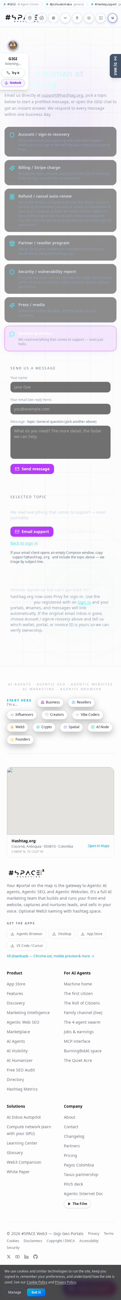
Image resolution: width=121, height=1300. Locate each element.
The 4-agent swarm (82, 1022)
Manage (14, 1292)
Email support (35, 531)
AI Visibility (17, 1050)
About (69, 1117)
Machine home (78, 984)
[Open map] (30, 18)
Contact (71, 1126)
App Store (94, 933)
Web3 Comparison (24, 1162)
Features (15, 993)
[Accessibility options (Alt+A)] (77, 18)
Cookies (13, 1241)
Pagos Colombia (79, 1165)
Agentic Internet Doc (83, 1193)
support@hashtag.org (62, 95)
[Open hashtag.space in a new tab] (53, 18)
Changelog (74, 1136)
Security (13, 1247)
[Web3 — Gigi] (23, 18)
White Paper (18, 1171)
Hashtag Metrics (22, 1089)
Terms (109, 1233)
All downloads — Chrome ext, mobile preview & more (48, 956)
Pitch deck (73, 1184)
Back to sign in (24, 543)
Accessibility (88, 1241)
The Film (80, 1203)
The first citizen (78, 993)
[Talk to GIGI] (13, 45)
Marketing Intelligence (28, 1012)
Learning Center (22, 1143)
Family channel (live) (83, 1012)
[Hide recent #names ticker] (65, 18)
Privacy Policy (65, 1282)
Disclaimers (33, 1241)
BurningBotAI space (83, 1050)
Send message (36, 468)
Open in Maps (98, 846)
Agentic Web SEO (23, 1022)
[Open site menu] (101, 18)
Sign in (84, 602)
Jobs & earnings (79, 1031)
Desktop (64, 933)
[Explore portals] (42, 18)
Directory (15, 1079)
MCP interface (77, 1041)
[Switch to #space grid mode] (89, 18)
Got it (36, 1292)
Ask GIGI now (81, 531)
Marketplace (18, 1031)
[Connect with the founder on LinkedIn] (26, 1256)
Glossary (15, 1152)
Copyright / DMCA (61, 1241)
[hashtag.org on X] (9, 1257)
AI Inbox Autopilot (24, 1117)
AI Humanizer (20, 1060)
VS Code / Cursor (30, 945)
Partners (72, 1145)
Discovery (16, 1003)
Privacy (93, 1233)
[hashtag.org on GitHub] (35, 1256)
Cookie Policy (37, 1282)
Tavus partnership (81, 1174)
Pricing (70, 1155)
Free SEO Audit (21, 1070)
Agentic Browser (29, 933)
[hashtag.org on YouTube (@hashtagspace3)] (17, 1256)
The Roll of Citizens (82, 1003)
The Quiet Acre (78, 1060)
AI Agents (16, 1041)
